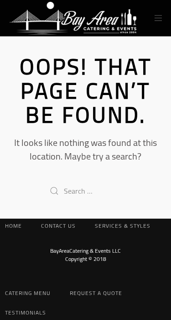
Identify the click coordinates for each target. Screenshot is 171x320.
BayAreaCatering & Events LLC (85, 250)
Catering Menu (28, 293)
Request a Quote (96, 293)
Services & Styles (122, 225)
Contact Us (58, 225)
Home (13, 225)
